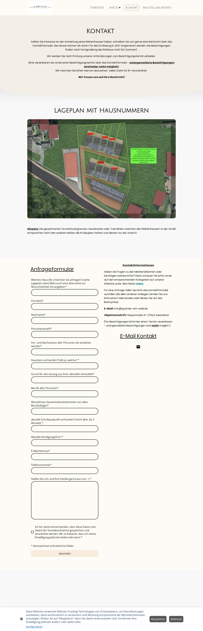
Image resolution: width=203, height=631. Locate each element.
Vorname (37, 300)
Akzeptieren (158, 619)
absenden (65, 553)
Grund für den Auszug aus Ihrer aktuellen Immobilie (62, 374)
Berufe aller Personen (45, 388)
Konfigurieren (34, 626)
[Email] (138, 347)
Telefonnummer (41, 465)
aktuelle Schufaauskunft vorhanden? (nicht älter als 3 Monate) (62, 421)
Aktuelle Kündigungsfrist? (47, 437)
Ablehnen (176, 619)
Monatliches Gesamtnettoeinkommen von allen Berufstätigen (59, 403)
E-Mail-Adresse (40, 451)
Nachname (38, 314)
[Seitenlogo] (40, 7)
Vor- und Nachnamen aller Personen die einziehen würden (61, 344)
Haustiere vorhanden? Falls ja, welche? (55, 360)
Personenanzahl (41, 328)
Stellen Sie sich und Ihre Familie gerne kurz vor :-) (61, 479)
